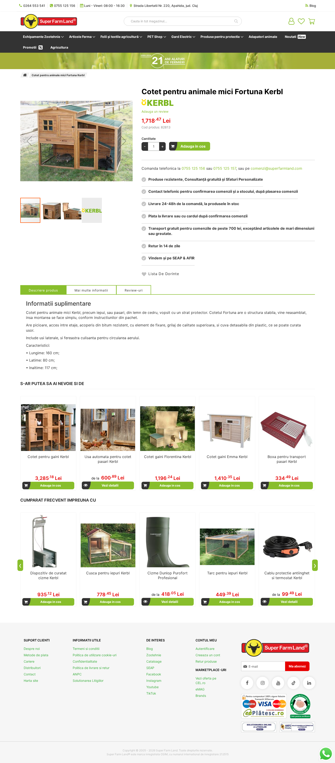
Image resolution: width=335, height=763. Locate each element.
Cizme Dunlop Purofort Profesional (167, 575)
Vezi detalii (110, 485)
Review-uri (134, 290)
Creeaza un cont (208, 655)
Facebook (153, 674)
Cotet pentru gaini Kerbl (48, 456)
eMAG (200, 689)
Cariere (29, 661)
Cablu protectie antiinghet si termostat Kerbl (286, 575)
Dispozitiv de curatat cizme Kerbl (48, 575)
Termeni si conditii (86, 649)
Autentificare (205, 649)
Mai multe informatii (91, 290)
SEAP (150, 668)
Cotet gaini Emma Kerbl (227, 456)
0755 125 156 (193, 168)
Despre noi (32, 649)
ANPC (77, 674)
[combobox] (183, 21)
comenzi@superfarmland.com (276, 168)
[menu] (167, 42)
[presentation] (20, 565)
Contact (30, 674)
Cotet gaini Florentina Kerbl (167, 456)
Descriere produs (43, 290)
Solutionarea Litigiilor (88, 680)
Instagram (153, 680)
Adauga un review (155, 111)
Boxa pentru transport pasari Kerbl (287, 459)
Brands (201, 696)
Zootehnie (153, 655)
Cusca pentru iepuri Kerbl (108, 573)
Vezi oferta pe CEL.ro (206, 680)
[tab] (43, 289)
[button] (29, 141)
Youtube (152, 687)
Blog (149, 649)
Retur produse (206, 661)
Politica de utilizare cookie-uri (94, 655)
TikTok (151, 693)
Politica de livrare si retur (91, 668)
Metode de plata (36, 655)
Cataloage (154, 661)
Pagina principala (24, 75)
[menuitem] (42, 36)
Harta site (31, 680)
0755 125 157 (224, 168)
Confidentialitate (85, 661)
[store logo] (48, 21)
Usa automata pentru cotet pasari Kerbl (108, 459)
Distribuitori (32, 668)
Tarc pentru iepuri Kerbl (227, 573)
